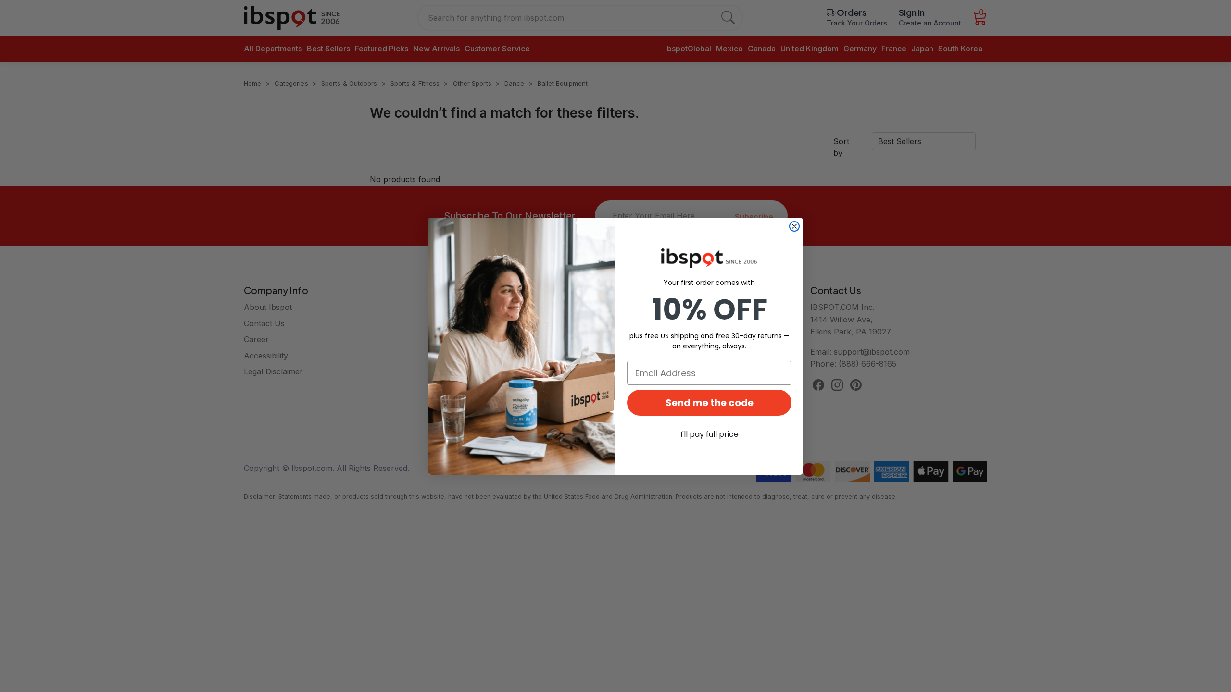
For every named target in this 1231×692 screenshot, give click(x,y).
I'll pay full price (709, 434)
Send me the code (710, 402)
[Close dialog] (794, 226)
